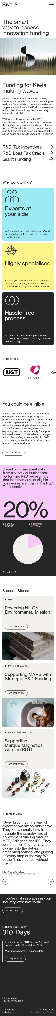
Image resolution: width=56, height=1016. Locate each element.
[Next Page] (51, 882)
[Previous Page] (5, 882)
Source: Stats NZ (9, 572)
